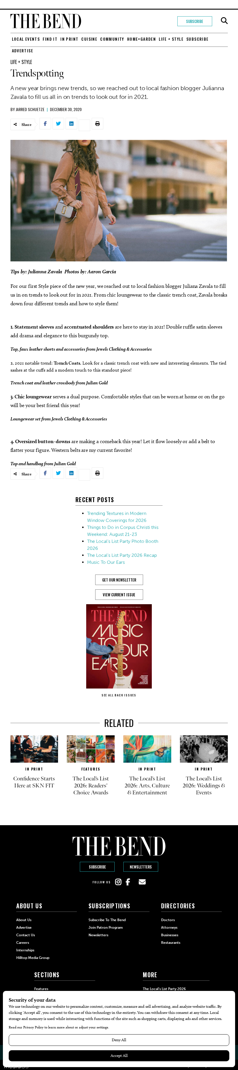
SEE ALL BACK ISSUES (119, 695)
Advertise (22, 50)
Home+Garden (141, 39)
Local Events (26, 39)
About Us (23, 920)
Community (112, 39)
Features (90, 768)
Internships (25, 950)
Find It (50, 39)
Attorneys (169, 927)
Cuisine (89, 39)
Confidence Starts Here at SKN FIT (34, 782)
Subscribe (194, 21)
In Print (69, 39)
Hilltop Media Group (32, 958)
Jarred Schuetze (30, 109)
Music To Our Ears (106, 562)
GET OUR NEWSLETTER (119, 580)
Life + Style (171, 39)
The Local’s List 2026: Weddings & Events (204, 785)
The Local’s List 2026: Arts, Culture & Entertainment (147, 785)
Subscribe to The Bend (107, 920)
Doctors (168, 920)
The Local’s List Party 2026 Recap (122, 555)
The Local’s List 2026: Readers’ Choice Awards (91, 785)
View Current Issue (119, 595)
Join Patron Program (106, 927)
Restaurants (170, 943)
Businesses (169, 935)
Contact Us (25, 935)
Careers (22, 943)
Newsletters (141, 867)
